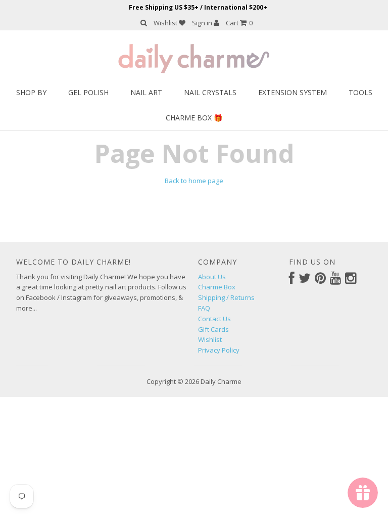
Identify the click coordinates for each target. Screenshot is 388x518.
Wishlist (166, 22)
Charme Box (216, 286)
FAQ (204, 308)
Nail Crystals (210, 92)
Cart (239, 22)
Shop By (31, 92)
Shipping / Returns (226, 297)
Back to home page (194, 180)
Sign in (203, 22)
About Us (212, 276)
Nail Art (146, 92)
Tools (360, 92)
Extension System (292, 92)
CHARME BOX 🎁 (194, 117)
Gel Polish (88, 92)
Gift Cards (213, 329)
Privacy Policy (218, 350)
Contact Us (214, 318)
